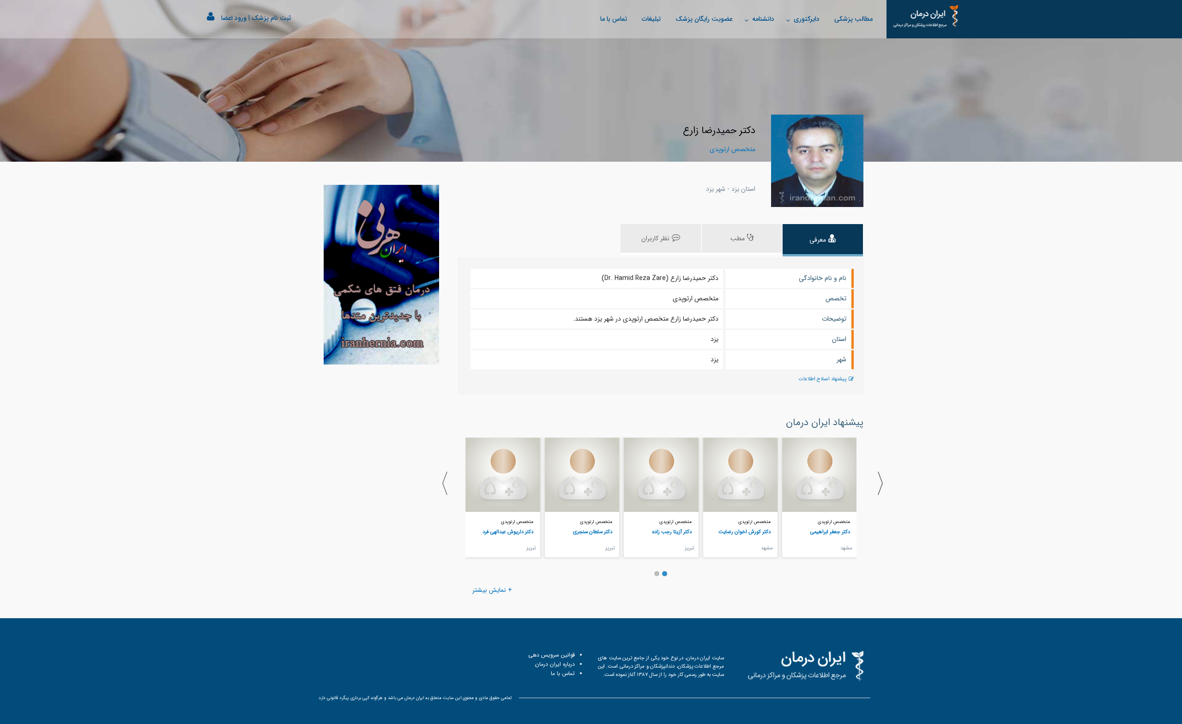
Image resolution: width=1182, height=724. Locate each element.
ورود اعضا (234, 18)
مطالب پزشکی (853, 19)
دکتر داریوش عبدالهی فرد (507, 532)
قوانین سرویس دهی (551, 655)
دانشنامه (763, 19)
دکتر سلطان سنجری (592, 532)
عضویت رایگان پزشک (704, 19)
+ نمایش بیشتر (492, 590)
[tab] (823, 240)
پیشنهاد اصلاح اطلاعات (822, 379)
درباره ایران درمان (555, 664)
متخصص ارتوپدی (834, 521)
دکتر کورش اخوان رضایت (744, 532)
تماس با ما (613, 19)
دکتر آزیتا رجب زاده (672, 532)
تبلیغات (651, 19)
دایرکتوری (807, 19)
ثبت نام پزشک (271, 18)
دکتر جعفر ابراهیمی (830, 532)
